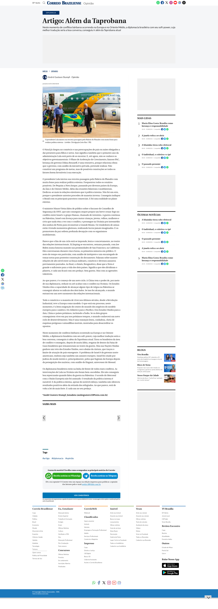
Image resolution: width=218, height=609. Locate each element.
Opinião (54, 71)
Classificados (91, 517)
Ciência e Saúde (37, 537)
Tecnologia (35, 546)
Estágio (60, 522)
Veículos (86, 527)
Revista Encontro (171, 526)
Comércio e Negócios (91, 539)
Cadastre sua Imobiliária (118, 546)
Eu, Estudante (65, 509)
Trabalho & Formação (65, 519)
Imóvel (114, 509)
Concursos (64, 550)
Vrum (139, 509)
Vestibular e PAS (63, 534)
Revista (164, 533)
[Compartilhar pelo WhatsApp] (167, 130)
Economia (35, 525)
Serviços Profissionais (91, 536)
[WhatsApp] (158, 4)
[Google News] (179, 4)
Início (45, 71)
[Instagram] (171, 4)
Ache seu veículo (141, 513)
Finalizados (61, 566)
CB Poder (165, 519)
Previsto (61, 557)
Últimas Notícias (63, 528)
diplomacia (58, 458)
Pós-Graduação (63, 543)
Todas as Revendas (142, 537)
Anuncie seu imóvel (116, 516)
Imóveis (86, 524)
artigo (47, 458)
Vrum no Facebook (142, 534)
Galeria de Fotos (115, 537)
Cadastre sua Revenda (143, 540)
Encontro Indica (167, 539)
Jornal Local (166, 516)
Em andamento (63, 560)
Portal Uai (165, 550)
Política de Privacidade (39, 555)
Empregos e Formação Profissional (95, 530)
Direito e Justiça (89, 550)
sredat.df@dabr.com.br (91, 484)
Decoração (113, 534)
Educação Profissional (65, 540)
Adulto (86, 533)
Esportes (35, 534)
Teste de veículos (141, 522)
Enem (60, 525)
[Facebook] (162, 4)
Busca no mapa (115, 519)
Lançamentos (114, 522)
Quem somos (36, 552)
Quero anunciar (89, 521)
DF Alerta (165, 513)
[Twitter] (166, 4)
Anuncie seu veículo (142, 516)
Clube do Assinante (90, 559)
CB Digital (87, 553)
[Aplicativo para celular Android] (170, 573)
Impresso (89, 543)
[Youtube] (175, 4)
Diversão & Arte (37, 531)
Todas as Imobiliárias (117, 543)
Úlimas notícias (115, 525)
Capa (34, 513)
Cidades (35, 516)
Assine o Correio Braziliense (93, 562)
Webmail (87, 513)
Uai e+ (164, 553)
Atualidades (166, 536)
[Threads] (184, 4)
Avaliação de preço (142, 525)
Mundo (34, 528)
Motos (138, 531)
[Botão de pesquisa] (43, 3)
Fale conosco (62, 546)
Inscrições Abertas (64, 563)
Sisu (59, 537)
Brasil (34, 522)
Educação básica (63, 513)
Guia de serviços (115, 528)
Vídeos (138, 528)
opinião (70, 458)
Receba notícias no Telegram (104, 476)
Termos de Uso (37, 558)
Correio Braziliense (42, 509)
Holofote (35, 543)
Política (34, 519)
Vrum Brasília (166, 522)
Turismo (35, 549)
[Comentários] (2, 289)
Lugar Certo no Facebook (118, 540)
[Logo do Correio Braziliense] (64, 3)
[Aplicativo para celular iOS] (170, 565)
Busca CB (87, 556)
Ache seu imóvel (115, 513)
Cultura (60, 531)
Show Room (114, 531)
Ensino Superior (63, 516)
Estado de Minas (167, 547)
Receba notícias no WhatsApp (67, 476)
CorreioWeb (90, 509)
